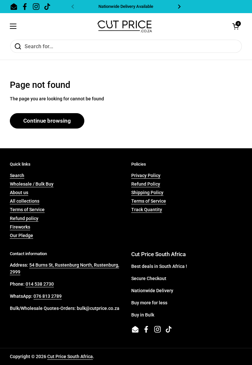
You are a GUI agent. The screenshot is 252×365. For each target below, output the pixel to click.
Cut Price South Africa (70, 356)
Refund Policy (145, 184)
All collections (24, 201)
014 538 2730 (40, 284)
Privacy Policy (145, 175)
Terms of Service (27, 209)
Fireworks (20, 227)
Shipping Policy (147, 192)
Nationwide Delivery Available (125, 6)
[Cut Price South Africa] (124, 26)
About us (19, 192)
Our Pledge (21, 235)
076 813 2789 (47, 296)
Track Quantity (146, 209)
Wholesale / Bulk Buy (31, 184)
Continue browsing (47, 120)
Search (17, 175)
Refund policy (24, 218)
